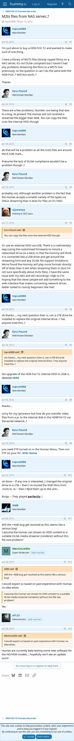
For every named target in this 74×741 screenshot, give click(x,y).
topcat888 (10, 21)
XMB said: (9, 569)
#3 (71, 143)
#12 (70, 562)
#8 (71, 399)
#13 (70, 628)
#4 (71, 187)
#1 (71, 41)
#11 (70, 518)
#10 (70, 475)
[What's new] (62, 4)
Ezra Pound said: (12, 230)
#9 (71, 443)
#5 (71, 222)
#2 (71, 104)
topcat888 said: (12, 352)
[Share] (66, 42)
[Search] (69, 4)
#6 (71, 309)
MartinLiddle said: (13, 635)
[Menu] (5, 4)
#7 (71, 345)
